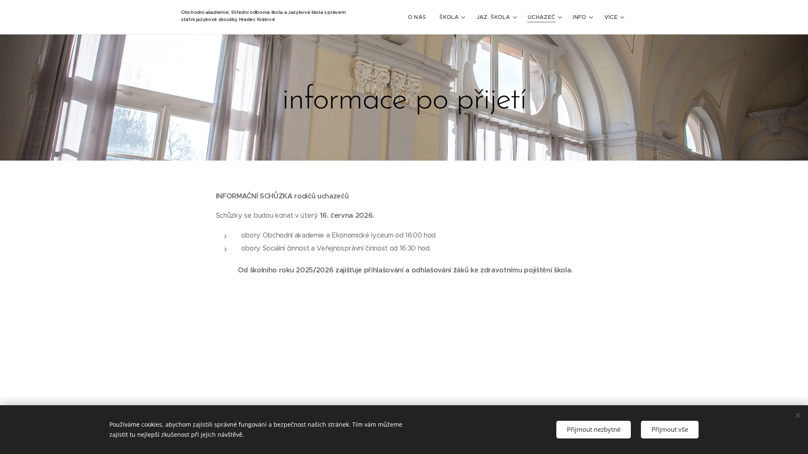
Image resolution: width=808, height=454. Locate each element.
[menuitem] (419, 17)
